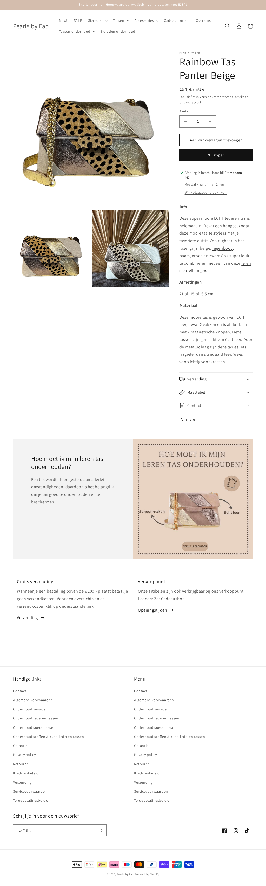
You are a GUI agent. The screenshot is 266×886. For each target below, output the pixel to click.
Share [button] (190, 419)
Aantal (184, 111)
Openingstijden (152, 610)
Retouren (21, 763)
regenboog (222, 248)
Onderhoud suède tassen (34, 727)
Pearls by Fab (125, 874)
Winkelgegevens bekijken (206, 192)
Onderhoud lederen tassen (35, 718)
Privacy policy (24, 754)
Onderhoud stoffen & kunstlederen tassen (48, 736)
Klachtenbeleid (25, 773)
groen (197, 255)
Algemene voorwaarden (33, 700)
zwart (214, 255)
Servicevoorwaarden (30, 791)
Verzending (27, 617)
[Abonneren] (100, 830)
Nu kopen (216, 155)
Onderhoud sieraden (30, 709)
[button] (97, 20)
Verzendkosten (211, 97)
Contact (19, 691)
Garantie (20, 745)
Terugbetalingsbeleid (31, 800)
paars (184, 255)
